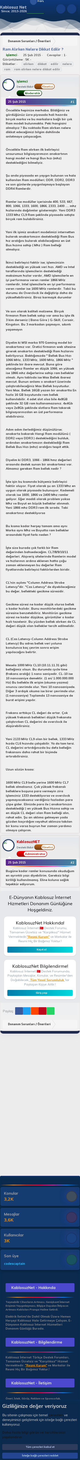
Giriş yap (41, 992)
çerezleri (56, 1415)
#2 (72, 862)
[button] (29, 9)
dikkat (42, 64)
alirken (28, 64)
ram (7, 69)
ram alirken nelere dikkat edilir (37, 69)
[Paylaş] (66, 101)
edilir (54, 64)
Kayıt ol (41, 949)
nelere (67, 64)
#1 (72, 102)
